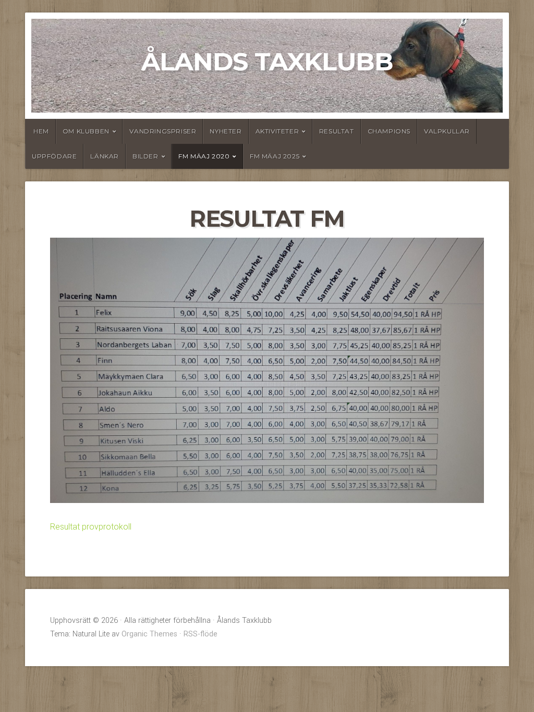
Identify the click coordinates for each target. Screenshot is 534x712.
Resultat (336, 131)
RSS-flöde (200, 634)
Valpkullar (447, 131)
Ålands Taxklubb (267, 61)
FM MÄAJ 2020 (203, 156)
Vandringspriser (162, 131)
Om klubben (86, 131)
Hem (41, 131)
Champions (389, 131)
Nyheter (225, 131)
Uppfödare (54, 156)
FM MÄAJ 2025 (274, 156)
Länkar (104, 156)
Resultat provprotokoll (90, 527)
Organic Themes (149, 634)
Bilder (145, 156)
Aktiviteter (277, 131)
